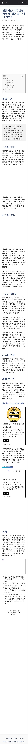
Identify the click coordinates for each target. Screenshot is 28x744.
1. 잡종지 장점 (9, 81)
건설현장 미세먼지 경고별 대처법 (13, 403)
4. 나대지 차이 (9, 87)
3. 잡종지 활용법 (9, 85)
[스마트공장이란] (13, 484)
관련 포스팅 (6, 89)
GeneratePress (20, 741)
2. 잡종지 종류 (9, 83)
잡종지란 (5, 78)
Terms (15, 738)
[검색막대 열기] (18, 2)
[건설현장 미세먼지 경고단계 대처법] (13, 425)
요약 (4, 91)
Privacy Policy (8, 738)
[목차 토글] (22, 76)
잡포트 (4, 2)
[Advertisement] (14, 56)
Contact (21, 738)
